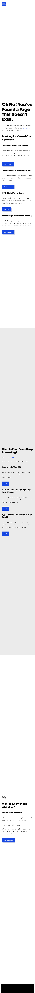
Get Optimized (8, 232)
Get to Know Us (8, 840)
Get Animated (8, 164)
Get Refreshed (8, 187)
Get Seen (6, 209)
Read (5, 483)
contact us (26, 128)
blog (14, 458)
